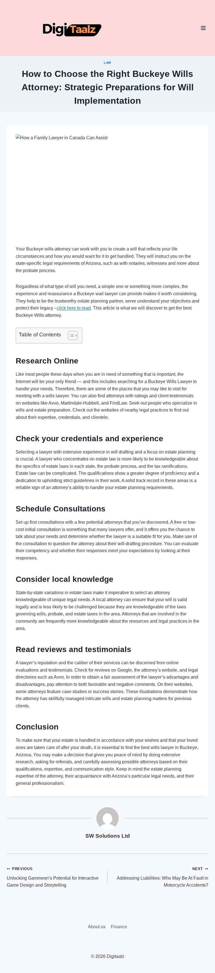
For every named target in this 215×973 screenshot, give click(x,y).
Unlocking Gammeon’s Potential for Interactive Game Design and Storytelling (53, 877)
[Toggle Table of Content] (70, 335)
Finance (119, 926)
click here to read (74, 308)
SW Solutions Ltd (107, 836)
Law (107, 62)
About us (97, 926)
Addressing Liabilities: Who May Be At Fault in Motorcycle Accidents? (162, 877)
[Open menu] (203, 27)
